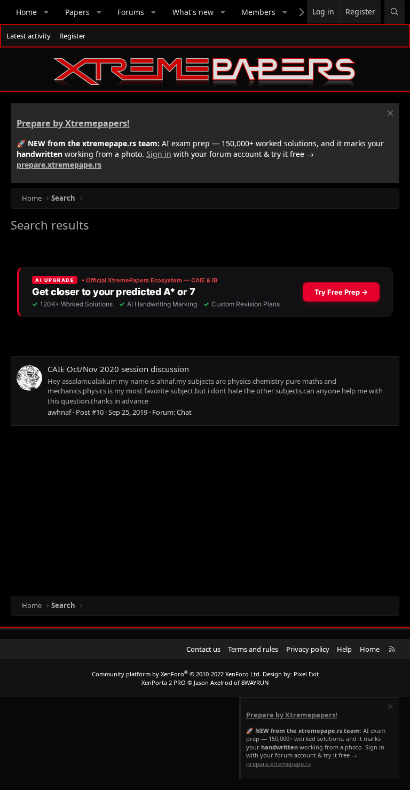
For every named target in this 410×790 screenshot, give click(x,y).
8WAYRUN (255, 682)
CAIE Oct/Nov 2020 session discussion (118, 369)
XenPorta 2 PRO (163, 682)
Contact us (203, 649)
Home (26, 12)
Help (344, 649)
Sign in (158, 154)
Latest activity (28, 36)
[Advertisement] (205, 510)
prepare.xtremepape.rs (59, 165)
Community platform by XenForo (176, 674)
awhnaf (59, 412)
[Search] (394, 12)
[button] (46, 12)
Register (72, 36)
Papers (77, 12)
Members (258, 12)
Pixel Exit (306, 674)
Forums (130, 12)
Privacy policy (307, 649)
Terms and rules (253, 649)
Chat (184, 412)
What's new (193, 12)
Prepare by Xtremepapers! (73, 123)
